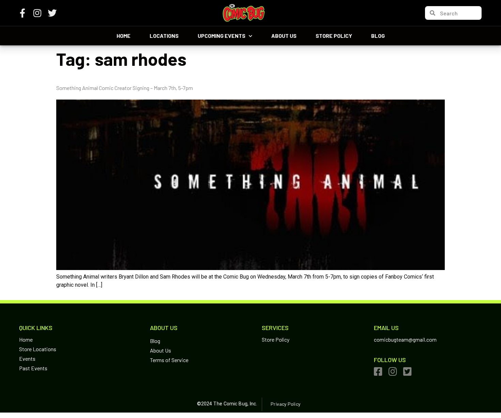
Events (27, 358)
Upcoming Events (221, 35)
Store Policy (334, 35)
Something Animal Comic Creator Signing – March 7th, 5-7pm (124, 88)
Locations (164, 35)
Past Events (33, 368)
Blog (378, 35)
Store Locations (37, 349)
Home (124, 35)
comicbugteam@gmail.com (405, 339)
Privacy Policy (285, 404)
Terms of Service (169, 360)
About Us (284, 35)
